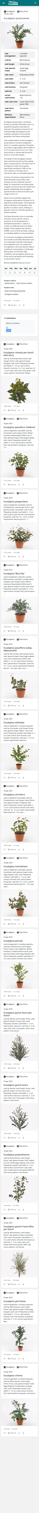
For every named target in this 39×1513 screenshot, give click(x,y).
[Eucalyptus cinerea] (19, 1400)
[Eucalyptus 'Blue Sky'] (19, 598)
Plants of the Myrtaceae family (15, 291)
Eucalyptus (10, 11)
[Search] (35, 3)
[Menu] (3, 3)
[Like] (6, 305)
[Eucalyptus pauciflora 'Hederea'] (19, 452)
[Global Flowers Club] (13, 3)
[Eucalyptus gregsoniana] (19, 525)
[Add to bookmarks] (25, 305)
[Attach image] (7, 327)
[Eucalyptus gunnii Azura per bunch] (19, 1036)
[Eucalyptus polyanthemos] (19, 1178)
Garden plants (9, 283)
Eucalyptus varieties (11, 294)
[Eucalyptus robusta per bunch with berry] (19, 377)
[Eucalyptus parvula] (19, 964)
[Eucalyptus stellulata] (19, 746)
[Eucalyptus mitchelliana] (19, 891)
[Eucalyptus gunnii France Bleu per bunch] (19, 1251)
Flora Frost (23, 11)
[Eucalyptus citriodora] (19, 818)
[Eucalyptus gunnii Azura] (19, 1107)
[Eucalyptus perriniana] (19, 1326)
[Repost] (20, 305)
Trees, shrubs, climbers (24, 283)
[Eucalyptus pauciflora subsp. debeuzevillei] (19, 672)
